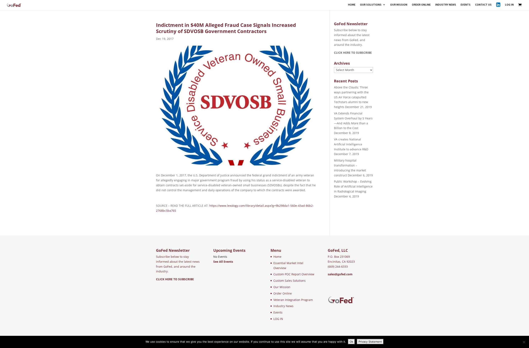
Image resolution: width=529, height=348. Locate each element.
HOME (351, 4)
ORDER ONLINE (421, 4)
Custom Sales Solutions (289, 281)
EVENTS (466, 4)
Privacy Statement (370, 341)
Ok (351, 341)
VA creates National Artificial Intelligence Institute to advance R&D (351, 144)
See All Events (223, 262)
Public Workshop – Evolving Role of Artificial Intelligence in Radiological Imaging (353, 186)
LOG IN (509, 4)
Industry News (283, 306)
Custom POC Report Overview (293, 274)
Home (277, 257)
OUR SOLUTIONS (370, 4)
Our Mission (281, 287)
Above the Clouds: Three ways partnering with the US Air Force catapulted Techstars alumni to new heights (351, 97)
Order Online (282, 293)
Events (277, 312)
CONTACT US (483, 4)
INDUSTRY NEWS (445, 4)
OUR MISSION (398, 4)
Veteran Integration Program (293, 300)
